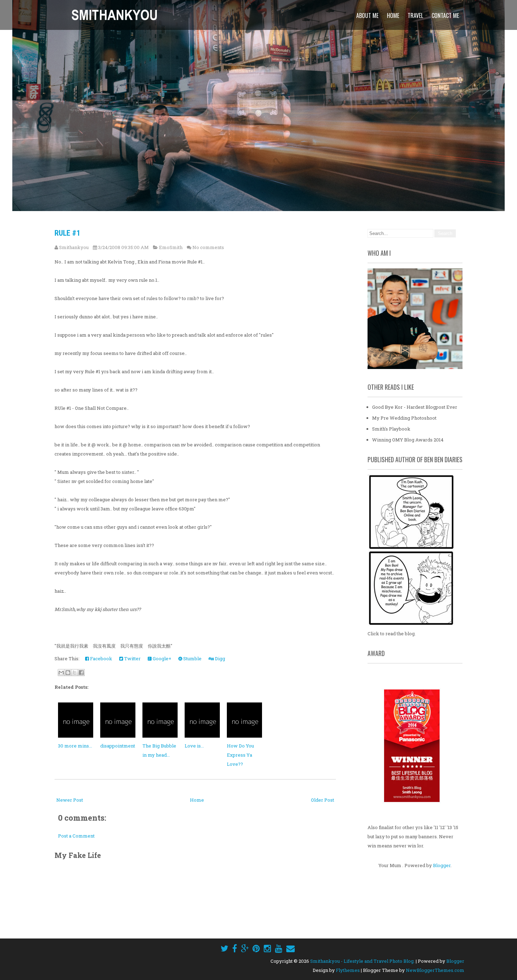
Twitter (132, 658)
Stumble (192, 658)
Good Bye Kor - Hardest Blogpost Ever (414, 407)
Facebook (100, 658)
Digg (219, 658)
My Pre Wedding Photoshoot (404, 418)
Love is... (194, 746)
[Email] (290, 948)
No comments (208, 247)
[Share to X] (74, 672)
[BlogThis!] (67, 672)
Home (393, 15)
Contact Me (445, 15)
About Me (367, 15)
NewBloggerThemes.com (435, 970)
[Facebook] (234, 948)
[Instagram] (267, 948)
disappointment (117, 746)
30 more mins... (75, 746)
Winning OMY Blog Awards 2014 (407, 440)
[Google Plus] (245, 948)
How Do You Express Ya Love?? (240, 755)
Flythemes (348, 970)
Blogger (442, 865)
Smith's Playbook (391, 429)
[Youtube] (278, 948)
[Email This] (61, 672)
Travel (415, 15)
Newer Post (69, 800)
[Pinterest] (256, 948)
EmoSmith (171, 247)
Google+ (161, 658)
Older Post (322, 800)
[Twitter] (224, 948)
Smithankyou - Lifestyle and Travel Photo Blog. (362, 961)
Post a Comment (76, 836)
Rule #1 (67, 233)
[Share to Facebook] (81, 672)
